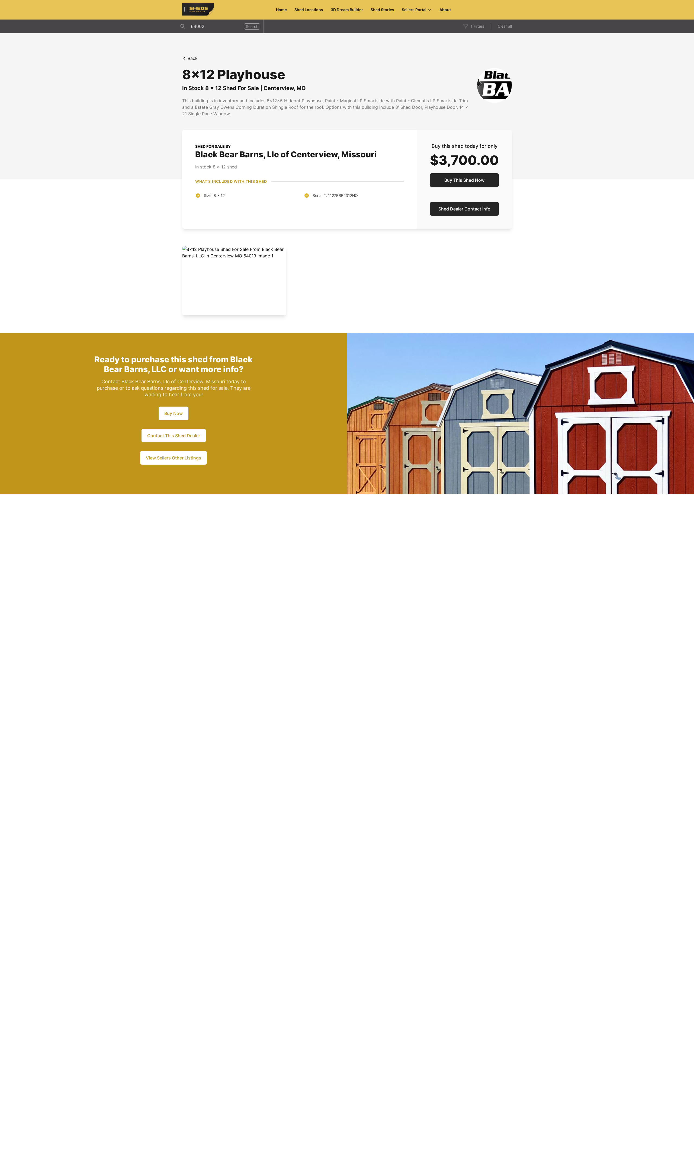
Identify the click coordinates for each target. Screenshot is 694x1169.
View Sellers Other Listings (173, 458)
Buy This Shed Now (464, 180)
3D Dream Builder (347, 9)
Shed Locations (308, 9)
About (445, 9)
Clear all (505, 26)
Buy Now (173, 413)
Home (281, 9)
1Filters (477, 26)
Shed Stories (382, 9)
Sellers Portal (414, 9)
